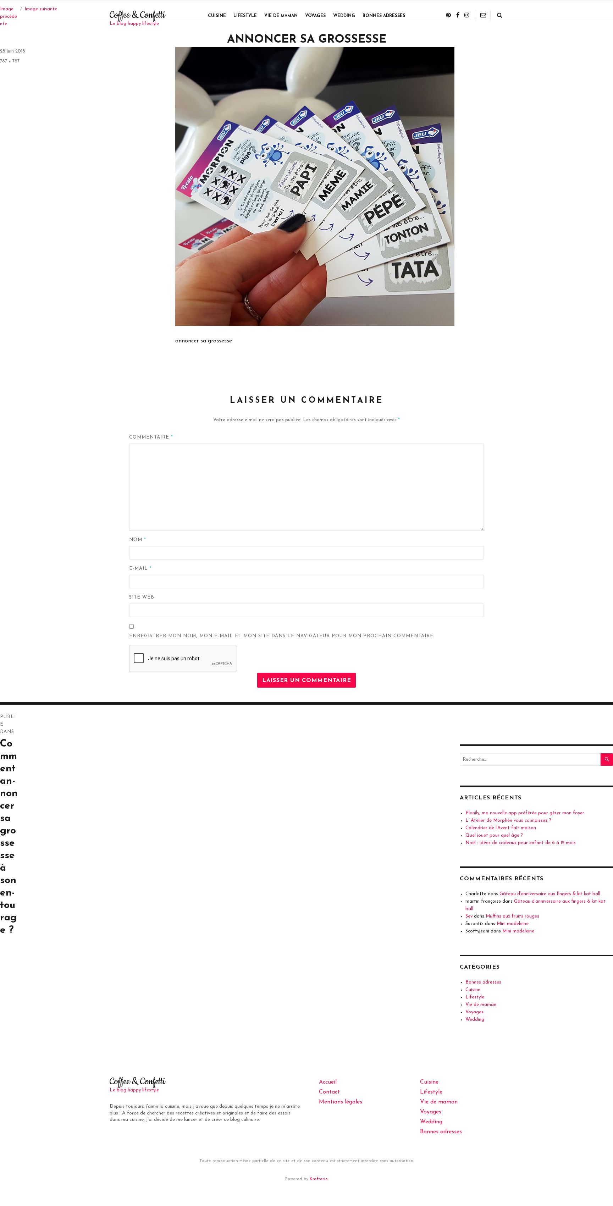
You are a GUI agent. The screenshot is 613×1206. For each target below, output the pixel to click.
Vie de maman (281, 16)
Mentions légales (340, 1102)
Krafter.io (319, 1179)
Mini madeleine (513, 923)
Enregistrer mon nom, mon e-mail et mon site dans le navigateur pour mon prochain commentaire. (282, 636)
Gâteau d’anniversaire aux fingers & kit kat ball (549, 894)
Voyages (315, 16)
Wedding (344, 16)
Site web (141, 597)
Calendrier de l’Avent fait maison (500, 828)
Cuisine (217, 16)
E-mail (140, 568)
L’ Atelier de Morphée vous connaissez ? (508, 820)
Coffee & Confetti (137, 15)
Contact (329, 1092)
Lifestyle (245, 16)
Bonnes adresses (384, 16)
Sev (469, 916)
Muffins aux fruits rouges (512, 916)
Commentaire (151, 437)
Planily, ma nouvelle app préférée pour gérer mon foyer (524, 813)
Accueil (328, 1082)
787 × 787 (10, 61)
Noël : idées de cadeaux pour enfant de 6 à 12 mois (520, 843)
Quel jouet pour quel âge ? (494, 835)
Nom (137, 540)
